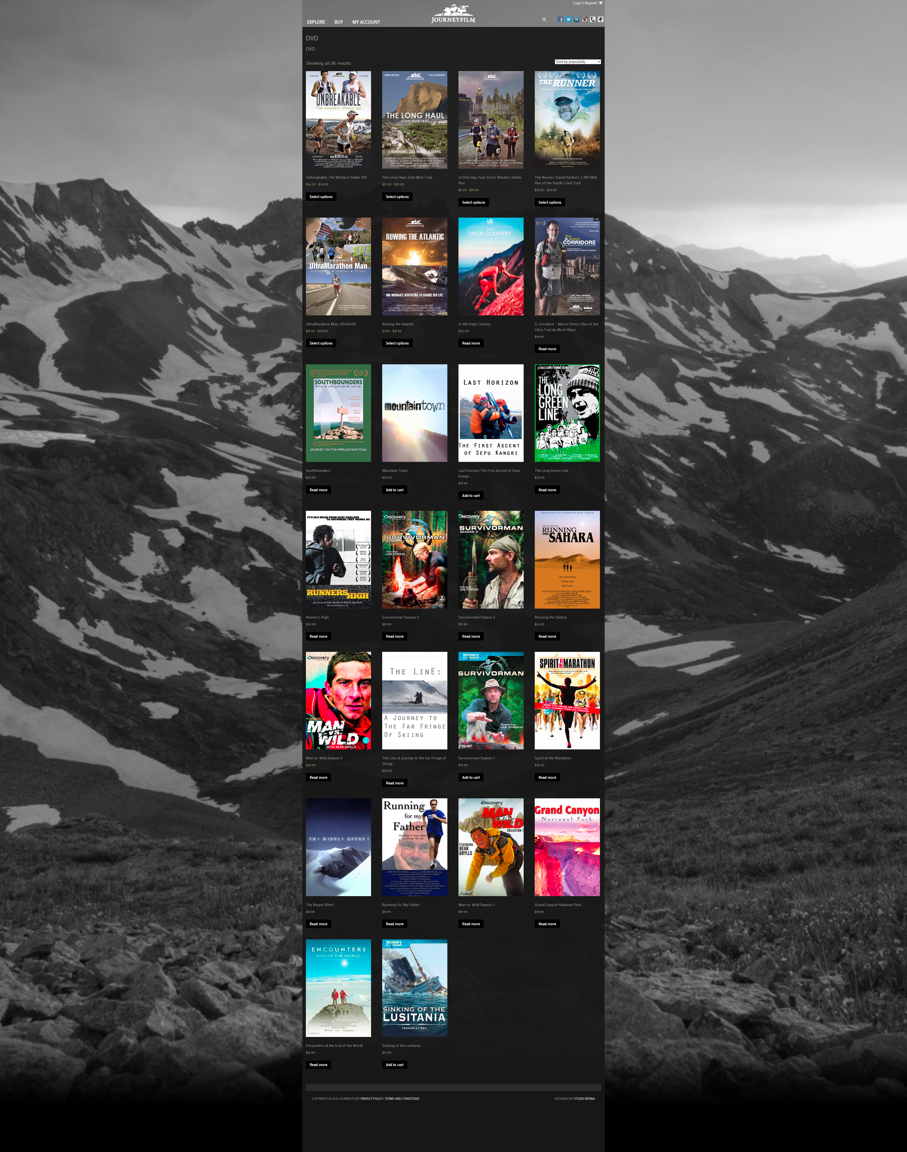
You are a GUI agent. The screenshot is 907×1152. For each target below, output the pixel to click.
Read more (471, 342)
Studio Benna (584, 1098)
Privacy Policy (372, 1098)
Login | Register (585, 2)
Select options (321, 196)
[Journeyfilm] (453, 21)
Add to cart (394, 489)
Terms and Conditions (402, 1098)
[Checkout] (600, 2)
